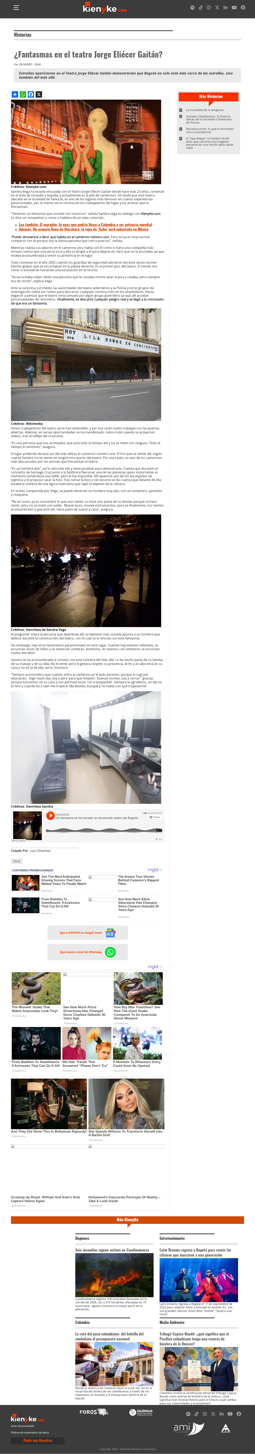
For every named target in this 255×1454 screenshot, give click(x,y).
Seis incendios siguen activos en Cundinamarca (112, 1250)
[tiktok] (201, 8)
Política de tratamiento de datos (30, 1432)
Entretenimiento (172, 1239)
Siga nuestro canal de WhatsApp (81, 952)
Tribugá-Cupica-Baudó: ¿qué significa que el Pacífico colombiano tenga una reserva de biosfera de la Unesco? (194, 1339)
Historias (22, 35)
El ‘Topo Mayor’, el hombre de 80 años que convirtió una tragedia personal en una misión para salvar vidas (209, 143)
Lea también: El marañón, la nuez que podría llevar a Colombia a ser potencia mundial (85, 225)
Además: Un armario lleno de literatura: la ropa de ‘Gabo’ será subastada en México (83, 230)
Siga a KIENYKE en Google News (81, 933)
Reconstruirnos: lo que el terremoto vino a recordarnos (210, 130)
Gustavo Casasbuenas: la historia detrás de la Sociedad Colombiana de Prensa (209, 119)
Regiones (82, 1239)
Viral (16, 861)
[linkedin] (226, 8)
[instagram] (209, 8)
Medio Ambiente (172, 1323)
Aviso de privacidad (22, 1426)
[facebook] (243, 8)
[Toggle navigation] (16, 7)
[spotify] (192, 8)
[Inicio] (105, 7)
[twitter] (217, 8)
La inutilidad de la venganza (205, 110)
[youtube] (234, 8)
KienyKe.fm (16, 847)
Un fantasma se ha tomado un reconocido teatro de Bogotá (50, 847)
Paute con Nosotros (38, 1441)
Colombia (82, 1323)
